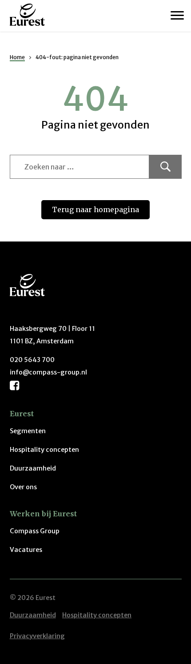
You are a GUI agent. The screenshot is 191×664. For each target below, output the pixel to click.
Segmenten (28, 431)
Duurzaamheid (33, 468)
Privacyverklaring (37, 636)
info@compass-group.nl (48, 372)
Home (17, 57)
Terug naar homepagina (95, 209)
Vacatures (26, 550)
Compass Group (35, 531)
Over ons (23, 487)
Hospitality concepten (44, 450)
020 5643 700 (32, 360)
